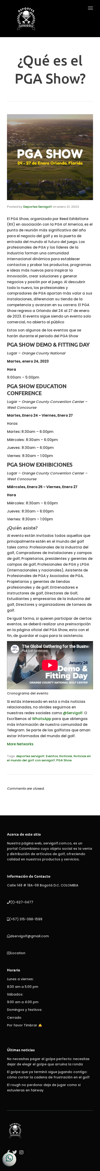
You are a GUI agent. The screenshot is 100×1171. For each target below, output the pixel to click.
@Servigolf (73, 712)
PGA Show (64, 760)
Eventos (52, 756)
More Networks (20, 744)
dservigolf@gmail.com (29, 936)
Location (18, 953)
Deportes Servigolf (37, 206)
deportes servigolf (30, 756)
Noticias (65, 756)
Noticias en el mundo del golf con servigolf (49, 758)
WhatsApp (41, 718)
